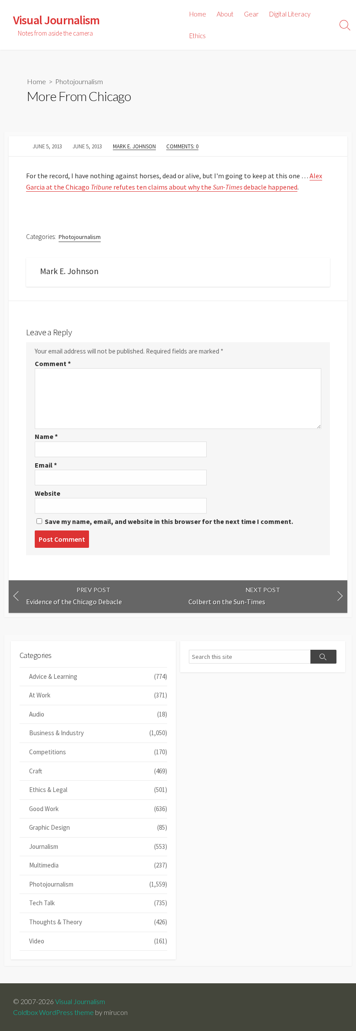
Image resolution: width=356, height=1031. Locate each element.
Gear (251, 14)
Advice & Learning (98, 676)
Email (46, 465)
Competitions (98, 752)
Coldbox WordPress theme (53, 1012)
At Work (98, 695)
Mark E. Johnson (134, 146)
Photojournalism (79, 81)
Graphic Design (98, 827)
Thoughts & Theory (98, 922)
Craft (98, 771)
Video (98, 941)
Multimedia (98, 865)
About (225, 14)
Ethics (197, 35)
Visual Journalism (80, 1001)
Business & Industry (98, 733)
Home (197, 14)
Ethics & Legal (98, 790)
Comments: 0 (182, 146)
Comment (53, 363)
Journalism (98, 846)
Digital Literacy (289, 14)
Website (47, 493)
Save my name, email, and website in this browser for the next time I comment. (169, 521)
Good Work (98, 809)
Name (46, 436)
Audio (98, 714)
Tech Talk (98, 903)
